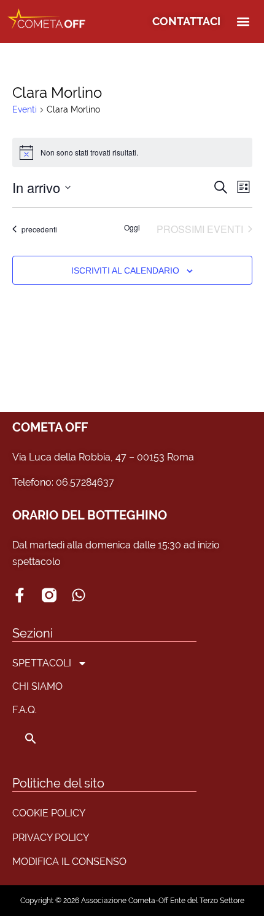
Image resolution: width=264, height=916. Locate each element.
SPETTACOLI (41, 663)
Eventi (24, 109)
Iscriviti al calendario (125, 270)
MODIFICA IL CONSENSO (69, 861)
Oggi (132, 227)
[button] (243, 22)
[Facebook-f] (19, 595)
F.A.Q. (24, 710)
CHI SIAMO (37, 686)
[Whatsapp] (78, 595)
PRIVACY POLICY (50, 837)
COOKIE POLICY (48, 813)
